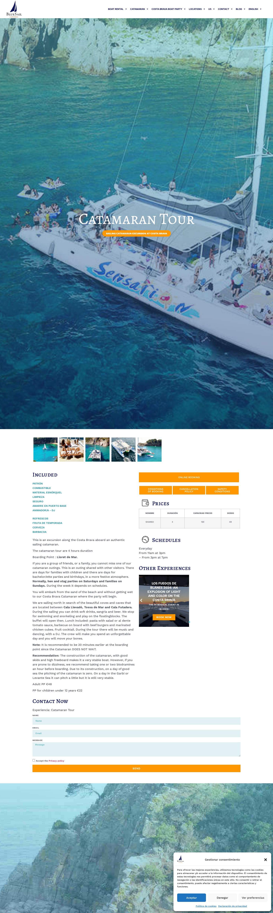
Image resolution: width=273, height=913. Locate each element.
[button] (265, 860)
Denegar (222, 897)
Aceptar (191, 897)
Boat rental (116, 9)
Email (35, 728)
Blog (239, 9)
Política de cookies (206, 906)
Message (37, 740)
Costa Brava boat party (167, 9)
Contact (223, 9)
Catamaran (137, 9)
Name (35, 715)
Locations (195, 9)
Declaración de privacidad (232, 906)
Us (209, 9)
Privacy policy (56, 761)
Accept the (50, 761)
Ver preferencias (253, 897)
